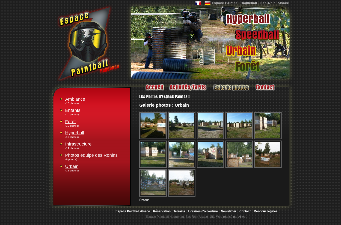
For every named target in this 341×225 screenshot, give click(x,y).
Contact (245, 211)
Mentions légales (266, 211)
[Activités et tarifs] (188, 91)
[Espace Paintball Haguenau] (88, 80)
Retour (144, 200)
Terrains (179, 211)
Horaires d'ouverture (203, 211)
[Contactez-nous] (265, 91)
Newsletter (228, 211)
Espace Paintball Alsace (133, 211)
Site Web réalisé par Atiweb (228, 217)
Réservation (161, 211)
